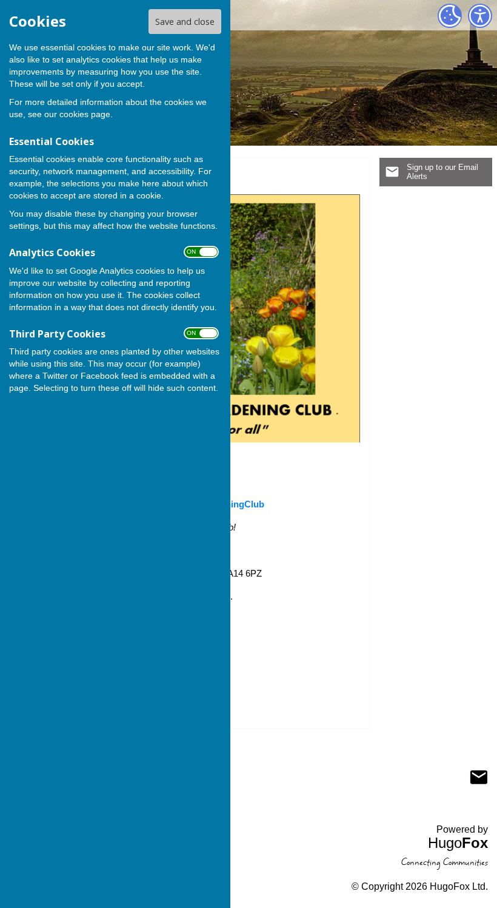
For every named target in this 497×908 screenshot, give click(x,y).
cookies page (84, 114)
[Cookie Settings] (450, 16)
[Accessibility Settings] (480, 16)
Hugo (458, 843)
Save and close (185, 21)
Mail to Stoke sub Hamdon (479, 777)
